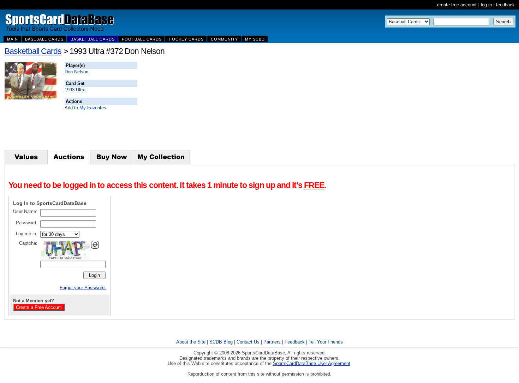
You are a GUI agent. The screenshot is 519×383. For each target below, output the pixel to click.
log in (486, 4)
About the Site (190, 342)
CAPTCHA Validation (65, 258)
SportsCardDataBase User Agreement (311, 363)
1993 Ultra (75, 89)
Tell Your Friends (326, 342)
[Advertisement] (265, 106)
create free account (457, 4)
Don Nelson (76, 71)
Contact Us (248, 342)
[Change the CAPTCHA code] (95, 245)
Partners (272, 342)
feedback (505, 4)
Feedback (295, 342)
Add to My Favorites (85, 107)
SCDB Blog (221, 342)
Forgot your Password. (83, 287)
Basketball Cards (33, 51)
